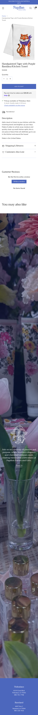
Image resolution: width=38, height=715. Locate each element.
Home (4, 16)
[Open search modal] (30, 8)
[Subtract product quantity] (4, 79)
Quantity (5, 75)
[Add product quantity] (10, 79)
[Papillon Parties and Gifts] (19, 8)
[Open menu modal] (3, 8)
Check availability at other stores (14, 105)
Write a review (19, 181)
